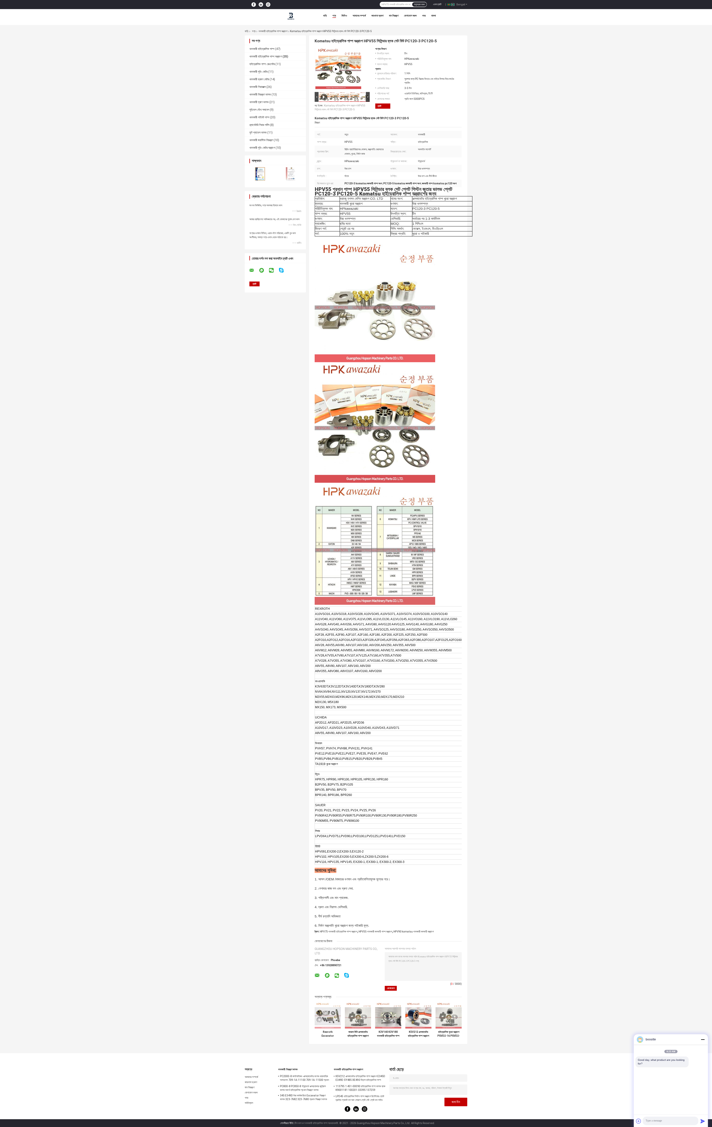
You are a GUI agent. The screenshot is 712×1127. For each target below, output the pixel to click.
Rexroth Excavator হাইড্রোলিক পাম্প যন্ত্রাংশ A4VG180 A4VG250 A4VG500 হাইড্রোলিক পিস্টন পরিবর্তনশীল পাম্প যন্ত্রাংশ (328, 1033)
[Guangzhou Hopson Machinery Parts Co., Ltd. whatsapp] (263, 270)
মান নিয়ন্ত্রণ (393, 15)
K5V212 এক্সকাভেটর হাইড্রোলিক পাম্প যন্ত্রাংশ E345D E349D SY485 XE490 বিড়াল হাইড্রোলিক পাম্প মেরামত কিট (418, 1033)
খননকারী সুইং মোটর (258, 71)
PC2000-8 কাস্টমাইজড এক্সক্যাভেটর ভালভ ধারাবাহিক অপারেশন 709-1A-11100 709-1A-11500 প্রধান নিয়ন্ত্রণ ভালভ (304, 1078)
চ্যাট (379, 106)
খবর (424, 15)
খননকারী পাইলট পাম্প (259, 117)
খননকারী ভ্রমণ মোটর (259, 79)
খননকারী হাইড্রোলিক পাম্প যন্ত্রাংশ (272, 31)
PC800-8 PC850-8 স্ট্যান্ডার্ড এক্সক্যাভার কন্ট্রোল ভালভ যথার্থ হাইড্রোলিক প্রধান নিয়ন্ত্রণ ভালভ (303, 1088)
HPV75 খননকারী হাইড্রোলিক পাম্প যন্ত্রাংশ (338, 931)
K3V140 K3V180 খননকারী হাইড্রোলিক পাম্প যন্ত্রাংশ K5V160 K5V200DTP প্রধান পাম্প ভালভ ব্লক (388, 1033)
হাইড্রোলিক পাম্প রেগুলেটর (262, 64)
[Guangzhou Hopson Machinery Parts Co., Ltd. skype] (283, 270)
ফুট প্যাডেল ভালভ (258, 132)
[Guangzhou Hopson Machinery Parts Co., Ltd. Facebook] (253, 4)
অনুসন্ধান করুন (419, 4)
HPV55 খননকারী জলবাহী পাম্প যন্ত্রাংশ (375, 931)
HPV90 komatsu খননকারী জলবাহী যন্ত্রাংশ (413, 931)
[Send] (703, 1121)
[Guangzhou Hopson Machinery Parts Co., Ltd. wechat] (273, 270)
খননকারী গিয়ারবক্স (257, 87)
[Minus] (703, 1039)
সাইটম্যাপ (249, 1102)
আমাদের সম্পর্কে (359, 15)
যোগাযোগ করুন (410, 15)
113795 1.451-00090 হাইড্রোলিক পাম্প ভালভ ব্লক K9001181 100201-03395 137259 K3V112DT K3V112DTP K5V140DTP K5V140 (360, 1089)
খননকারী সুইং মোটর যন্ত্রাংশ (262, 147)
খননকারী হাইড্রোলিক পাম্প (261, 49)
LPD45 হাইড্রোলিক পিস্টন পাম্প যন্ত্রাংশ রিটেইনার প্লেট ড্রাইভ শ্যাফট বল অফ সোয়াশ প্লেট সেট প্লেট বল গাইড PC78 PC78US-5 (360, 1099)
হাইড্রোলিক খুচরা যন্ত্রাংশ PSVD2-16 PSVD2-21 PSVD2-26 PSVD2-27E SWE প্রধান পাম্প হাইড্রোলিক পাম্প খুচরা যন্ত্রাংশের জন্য (448, 1033)
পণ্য (334, 15)
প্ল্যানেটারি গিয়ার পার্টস (259, 125)
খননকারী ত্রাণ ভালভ (259, 102)
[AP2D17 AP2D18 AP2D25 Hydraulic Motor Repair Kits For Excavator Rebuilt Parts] (336, 69)
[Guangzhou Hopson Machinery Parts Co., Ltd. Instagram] (268, 4)
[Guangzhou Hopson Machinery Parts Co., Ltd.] (291, 16)
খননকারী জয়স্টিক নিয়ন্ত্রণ (261, 140)
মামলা (433, 15)
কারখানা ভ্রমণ (377, 15)
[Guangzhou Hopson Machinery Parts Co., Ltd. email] (254, 270)
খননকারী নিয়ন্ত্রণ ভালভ (260, 94)
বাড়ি (325, 15)
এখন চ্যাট (437, 4)
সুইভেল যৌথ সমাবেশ (259, 109)
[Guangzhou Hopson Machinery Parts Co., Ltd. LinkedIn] (261, 4)
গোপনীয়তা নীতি (286, 1123)
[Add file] (638, 1121)
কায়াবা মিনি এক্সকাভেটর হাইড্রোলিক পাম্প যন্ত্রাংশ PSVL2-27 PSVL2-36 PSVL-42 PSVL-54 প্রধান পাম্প (358, 1033)
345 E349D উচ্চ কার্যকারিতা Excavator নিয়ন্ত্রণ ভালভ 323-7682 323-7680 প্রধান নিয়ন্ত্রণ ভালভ (303, 1097)
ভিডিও (344, 15)
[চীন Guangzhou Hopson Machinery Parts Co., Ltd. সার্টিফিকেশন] (260, 174)
